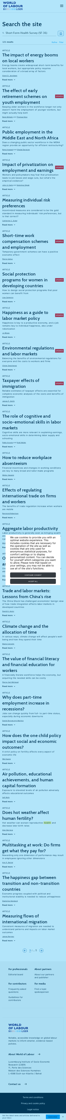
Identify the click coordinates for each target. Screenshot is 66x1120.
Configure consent (33, 575)
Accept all (33, 581)
